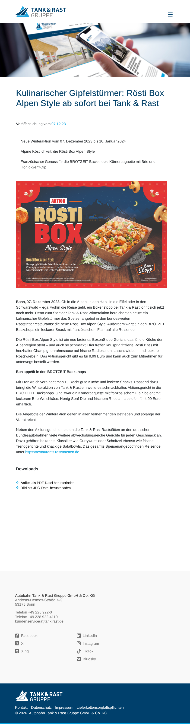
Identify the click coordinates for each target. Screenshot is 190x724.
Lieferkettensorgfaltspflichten (100, 707)
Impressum (64, 707)
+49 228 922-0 (40, 612)
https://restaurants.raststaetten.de (52, 452)
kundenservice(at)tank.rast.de (39, 621)
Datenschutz (41, 707)
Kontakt (21, 707)
